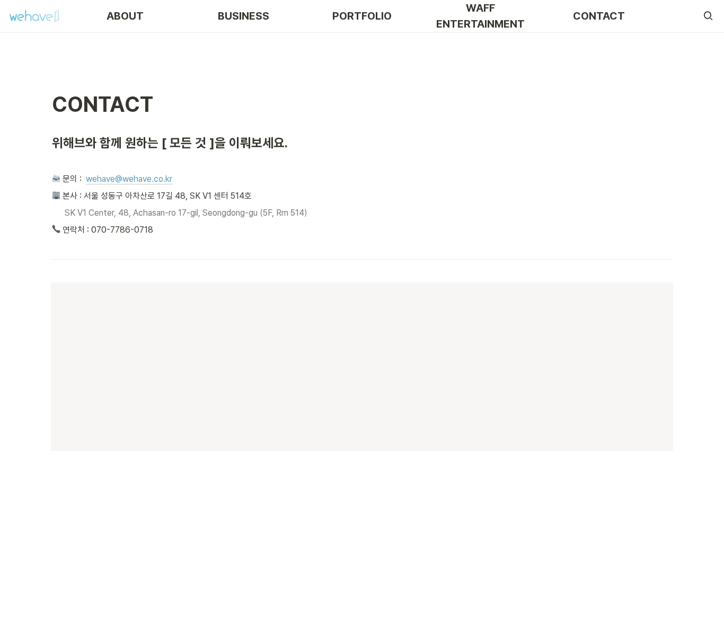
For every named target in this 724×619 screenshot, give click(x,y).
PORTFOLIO (362, 16)
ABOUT (125, 16)
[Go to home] (34, 16)
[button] (708, 15)
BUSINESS (243, 16)
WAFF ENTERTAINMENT (480, 16)
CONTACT (599, 16)
